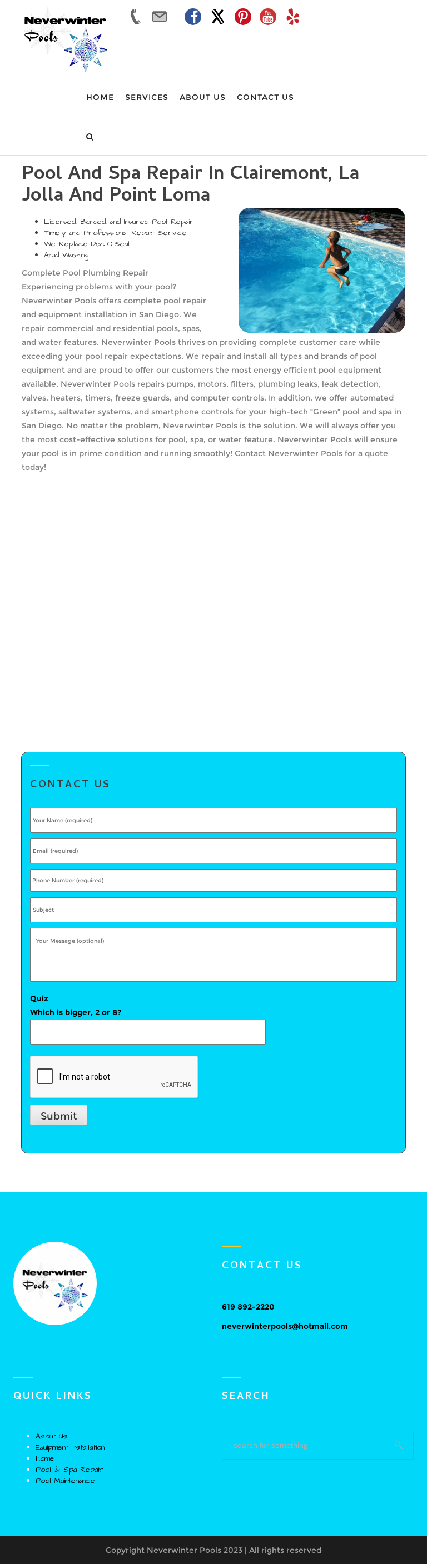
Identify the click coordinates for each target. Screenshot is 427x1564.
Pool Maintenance (65, 1480)
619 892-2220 (248, 1307)
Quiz (75, 1005)
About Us (203, 97)
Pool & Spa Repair (69, 1469)
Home (100, 97)
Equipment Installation (70, 1447)
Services (146, 97)
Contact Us (265, 97)
